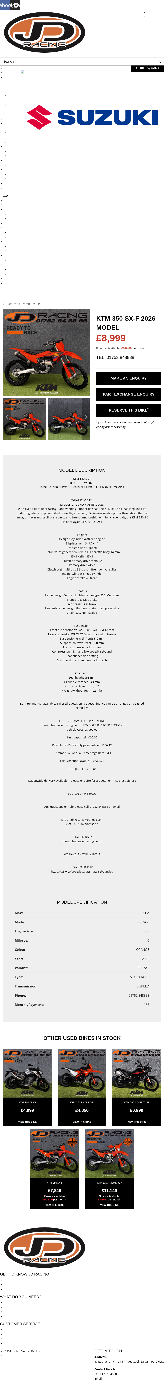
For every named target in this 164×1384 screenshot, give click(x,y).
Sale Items (15, 179)
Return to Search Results (24, 304)
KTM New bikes (18, 214)
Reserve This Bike (128, 410)
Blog (7, 183)
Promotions (11, 147)
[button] (83, 196)
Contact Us (11, 188)
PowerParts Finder (16, 160)
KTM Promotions (19, 151)
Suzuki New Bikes (12, 109)
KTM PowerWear (19, 174)
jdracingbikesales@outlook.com (124, 1378)
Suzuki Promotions (20, 156)
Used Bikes (11, 119)
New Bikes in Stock (16, 228)
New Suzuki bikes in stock (25, 142)
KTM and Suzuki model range (23, 209)
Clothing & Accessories (19, 170)
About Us (10, 73)
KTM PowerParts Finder (23, 165)
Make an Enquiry (129, 378)
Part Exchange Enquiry (129, 394)
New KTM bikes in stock (24, 232)
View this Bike (27, 1121)
